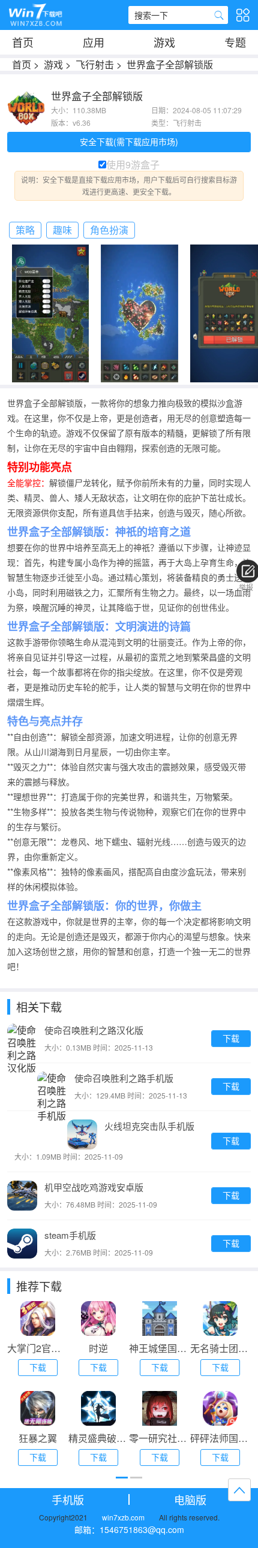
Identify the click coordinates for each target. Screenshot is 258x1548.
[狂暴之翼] (37, 1408)
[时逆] (98, 1318)
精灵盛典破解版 (99, 1438)
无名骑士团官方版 (220, 1348)
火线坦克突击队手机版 (149, 1125)
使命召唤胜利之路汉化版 (93, 1030)
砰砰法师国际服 (220, 1438)
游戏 (164, 42)
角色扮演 (109, 230)
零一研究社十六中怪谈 (159, 1438)
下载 (231, 1038)
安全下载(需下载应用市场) (129, 141)
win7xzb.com (123, 1517)
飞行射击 (95, 64)
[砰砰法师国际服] (220, 1408)
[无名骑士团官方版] (220, 1318)
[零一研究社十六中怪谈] (159, 1408)
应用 (93, 42)
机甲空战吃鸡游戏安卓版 (93, 1187)
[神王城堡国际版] (159, 1318)
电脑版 (190, 1499)
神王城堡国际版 (159, 1348)
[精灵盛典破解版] (98, 1408)
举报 (246, 587)
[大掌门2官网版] (37, 1318)
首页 (23, 42)
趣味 (62, 230)
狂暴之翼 (38, 1438)
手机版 (68, 1499)
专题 (235, 42)
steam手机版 (70, 1235)
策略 (25, 230)
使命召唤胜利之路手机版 (123, 1078)
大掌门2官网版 (37, 1348)
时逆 (98, 1348)
